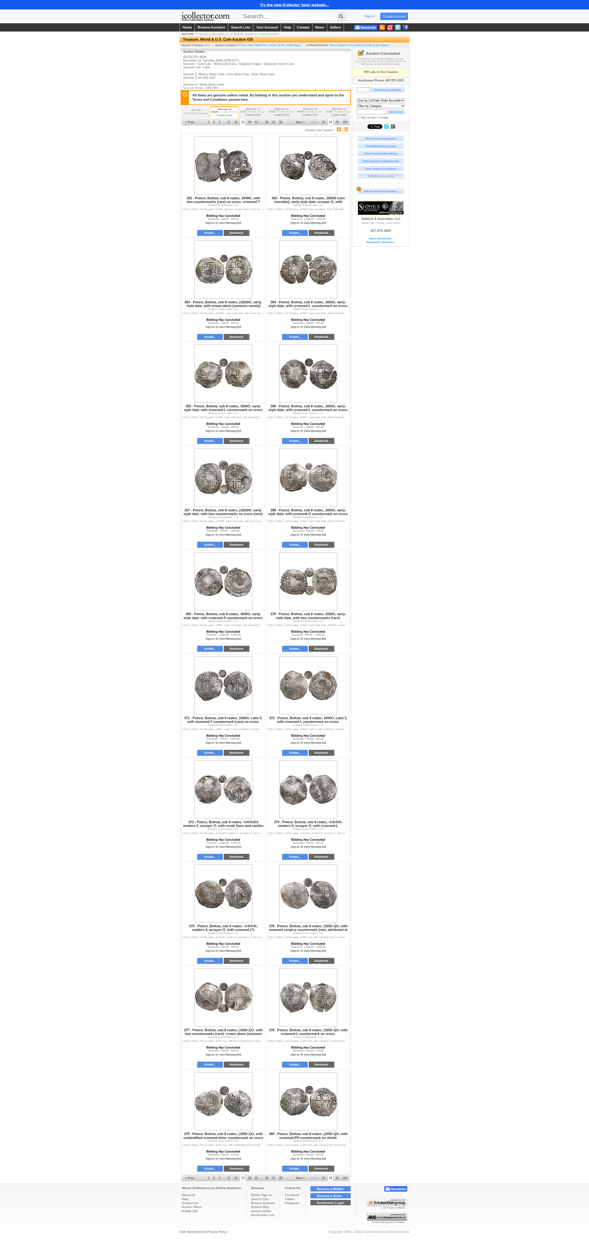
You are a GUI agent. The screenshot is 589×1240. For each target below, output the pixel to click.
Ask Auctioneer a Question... (381, 191)
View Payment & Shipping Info (380, 161)
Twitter (289, 1199)
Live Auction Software (393, 1207)
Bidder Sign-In (261, 1195)
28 (280, 122)
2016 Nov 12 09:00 (224, 112)
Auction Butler (261, 1211)
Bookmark (236, 233)
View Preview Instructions (380, 138)
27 (273, 122)
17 (229, 122)
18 (235, 122)
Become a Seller (329, 1196)
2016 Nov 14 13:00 (338, 112)
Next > (300, 122)
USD (207, 45)
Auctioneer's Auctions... (381, 242)
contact (303, 27)
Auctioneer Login (330, 1203)
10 (323, 122)
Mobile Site (190, 1211)
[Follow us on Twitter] (398, 27)
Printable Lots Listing (381, 176)
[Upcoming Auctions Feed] (382, 27)
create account (394, 16)
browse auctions (211, 27)
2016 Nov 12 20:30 (281, 112)
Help (185, 1199)
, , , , (269, 45)
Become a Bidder (330, 1189)
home (187, 27)
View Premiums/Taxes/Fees (380, 153)
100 (345, 122)
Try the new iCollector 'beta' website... (294, 5)
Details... (210, 233)
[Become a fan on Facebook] (405, 27)
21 (256, 122)
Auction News (192, 1207)
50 (337, 122)
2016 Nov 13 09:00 (310, 112)
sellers (335, 27)
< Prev (189, 122)
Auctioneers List (262, 1215)
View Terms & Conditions (381, 168)
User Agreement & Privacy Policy (203, 1232)
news (319, 27)
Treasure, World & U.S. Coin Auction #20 (255, 34)
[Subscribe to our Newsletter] (365, 27)
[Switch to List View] (346, 129)
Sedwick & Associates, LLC (380, 218)
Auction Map (260, 1207)
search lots (240, 27)
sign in (370, 16)
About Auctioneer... (381, 238)
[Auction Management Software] (387, 1220)
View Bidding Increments (381, 146)
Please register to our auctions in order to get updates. (359, 45)
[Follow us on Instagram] (390, 27)
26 (267, 122)
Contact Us (190, 1203)
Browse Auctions (263, 1203)
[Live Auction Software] (387, 1205)
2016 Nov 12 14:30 (253, 112)
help (287, 27)
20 (330, 122)
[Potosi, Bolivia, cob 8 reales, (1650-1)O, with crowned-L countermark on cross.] (308, 997)
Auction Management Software (388, 1222)
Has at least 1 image (374, 117)
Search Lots (260, 1199)
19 (242, 122)
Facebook (292, 1195)
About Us (188, 1195)
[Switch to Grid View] (339, 129)
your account (267, 27)
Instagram (292, 1203)
